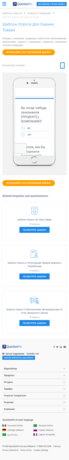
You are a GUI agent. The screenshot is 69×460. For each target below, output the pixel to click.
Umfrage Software (16, 430)
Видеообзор (10, 368)
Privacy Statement (10, 450)
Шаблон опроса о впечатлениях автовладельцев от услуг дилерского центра (34, 311)
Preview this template (13, 65)
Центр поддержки (15, 353)
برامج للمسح (13, 434)
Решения (8, 402)
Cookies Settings (41, 450)
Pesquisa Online (46, 425)
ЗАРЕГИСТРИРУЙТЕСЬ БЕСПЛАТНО (18, 358)
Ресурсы (8, 382)
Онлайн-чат (32, 353)
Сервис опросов (46, 430)
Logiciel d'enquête (47, 434)
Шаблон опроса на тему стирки (34, 219)
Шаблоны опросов (12, 13)
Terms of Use (26, 450)
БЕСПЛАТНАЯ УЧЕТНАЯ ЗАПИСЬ (51, 4)
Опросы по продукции (39, 13)
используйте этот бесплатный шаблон (28, 52)
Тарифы (8, 389)
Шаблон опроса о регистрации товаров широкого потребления (34, 265)
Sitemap (56, 446)
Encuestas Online (15, 425)
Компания (9, 409)
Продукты (9, 375)
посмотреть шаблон (34, 230)
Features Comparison (15, 395)
